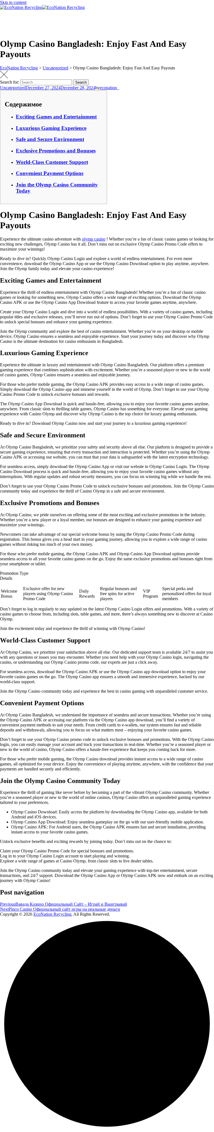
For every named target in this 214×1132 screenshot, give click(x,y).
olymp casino (93, 239)
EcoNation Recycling (52, 914)
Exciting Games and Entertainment (56, 117)
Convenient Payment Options (49, 173)
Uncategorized (13, 87)
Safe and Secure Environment (50, 139)
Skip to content (13, 2)
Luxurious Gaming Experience (51, 128)
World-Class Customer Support (52, 162)
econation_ (109, 87)
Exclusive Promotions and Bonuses (56, 151)
